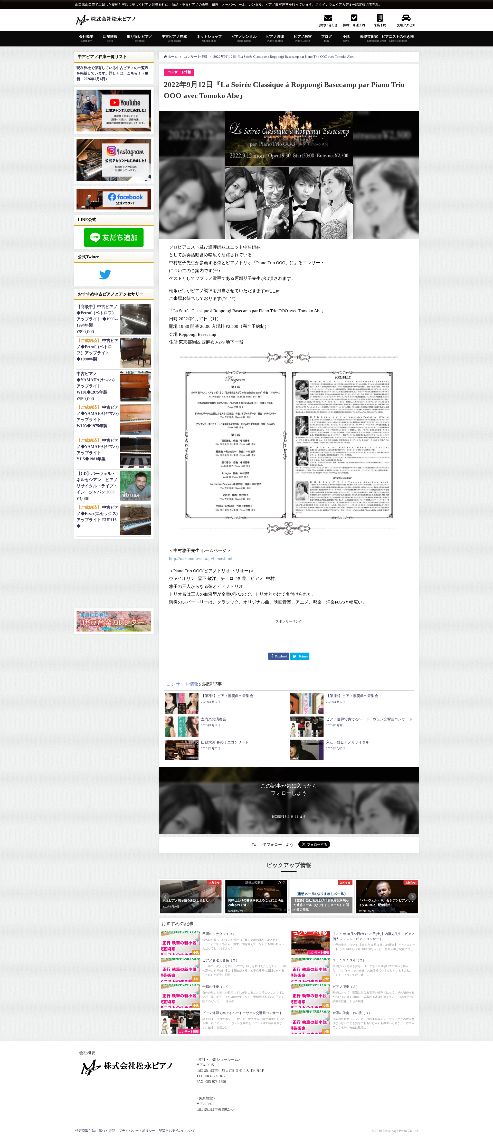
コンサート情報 (179, 72)
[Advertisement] (289, 635)
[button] (165, 897)
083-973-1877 (215, 1076)
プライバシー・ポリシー (137, 1131)
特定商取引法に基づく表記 (95, 1131)
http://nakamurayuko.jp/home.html (200, 558)
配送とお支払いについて (177, 1131)
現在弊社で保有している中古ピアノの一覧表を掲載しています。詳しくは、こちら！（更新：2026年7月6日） (112, 73)
